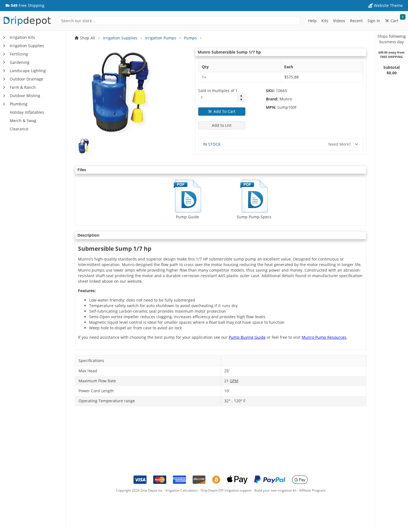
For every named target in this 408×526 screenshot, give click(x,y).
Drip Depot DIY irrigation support (226, 490)
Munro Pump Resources (324, 337)
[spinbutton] (217, 98)
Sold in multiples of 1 (218, 90)
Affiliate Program (312, 490)
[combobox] (179, 21)
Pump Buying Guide (247, 337)
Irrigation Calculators (181, 490)
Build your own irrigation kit (275, 490)
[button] (25, 5)
